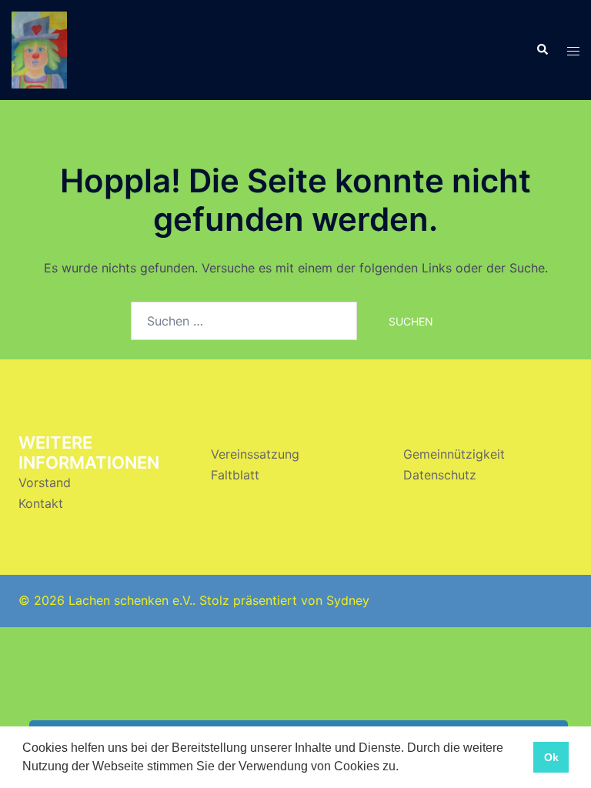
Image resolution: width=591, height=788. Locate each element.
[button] (404, 768)
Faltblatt (235, 474)
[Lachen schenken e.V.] (39, 48)
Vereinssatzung (255, 454)
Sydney (347, 600)
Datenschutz (439, 474)
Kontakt (40, 503)
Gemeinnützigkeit (454, 454)
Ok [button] (551, 757)
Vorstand (44, 482)
